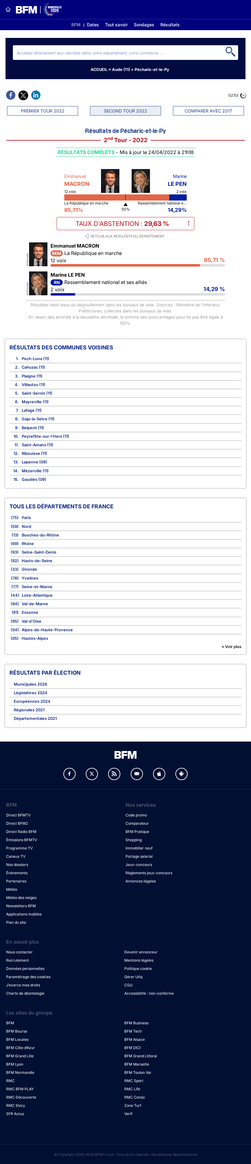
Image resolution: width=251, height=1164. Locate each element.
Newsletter (137, 774)
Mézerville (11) (35, 471)
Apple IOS (159, 774)
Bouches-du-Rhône (40, 535)
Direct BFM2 (17, 823)
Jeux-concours (139, 864)
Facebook (69, 774)
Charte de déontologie (25, 993)
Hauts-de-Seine (37, 560)
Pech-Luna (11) (35, 358)
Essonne (30, 612)
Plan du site (16, 922)
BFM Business (136, 1023)
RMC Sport (133, 1080)
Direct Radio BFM (21, 831)
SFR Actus (15, 1113)
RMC (10, 1080)
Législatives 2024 (30, 693)
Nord (26, 526)
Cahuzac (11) (33, 367)
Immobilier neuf (139, 848)
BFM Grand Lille (20, 1056)
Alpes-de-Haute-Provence (47, 630)
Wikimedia (27, 258)
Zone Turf (132, 1105)
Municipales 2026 (30, 684)
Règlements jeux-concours (149, 873)
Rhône (28, 543)
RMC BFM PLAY (20, 1089)
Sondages (144, 24)
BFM (76, 24)
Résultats (170, 24)
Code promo (136, 815)
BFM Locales (17, 1039)
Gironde (29, 569)
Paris (26, 517)
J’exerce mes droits (23, 985)
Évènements (17, 873)
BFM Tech (133, 1031)
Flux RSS (114, 774)
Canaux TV (15, 856)
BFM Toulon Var (138, 1072)
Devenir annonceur (141, 952)
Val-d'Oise (31, 621)
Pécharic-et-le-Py (152, 69)
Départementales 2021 (35, 718)
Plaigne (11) (32, 376)
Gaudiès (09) (34, 479)
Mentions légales (138, 960)
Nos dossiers (17, 864)
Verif (128, 1113)
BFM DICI (132, 1047)
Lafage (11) (32, 410)
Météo (11, 889)
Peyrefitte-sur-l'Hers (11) (45, 436)
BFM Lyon (14, 1064)
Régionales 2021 (29, 710)
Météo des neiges (21, 897)
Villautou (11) (33, 384)
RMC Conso (134, 1097)
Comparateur (137, 823)
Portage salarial (139, 856)
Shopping (134, 840)
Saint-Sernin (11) (37, 393)
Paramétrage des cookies (28, 976)
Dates (93, 24)
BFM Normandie (20, 1072)
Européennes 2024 (32, 701)
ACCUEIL (99, 69)
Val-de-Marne (35, 604)
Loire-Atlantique (37, 595)
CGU (128, 985)
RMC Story (15, 1105)
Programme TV (19, 848)
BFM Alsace (134, 1039)
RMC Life (132, 1089)
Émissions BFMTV (21, 840)
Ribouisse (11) (34, 453)
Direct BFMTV (18, 815)
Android (181, 774)
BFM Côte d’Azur (20, 1047)
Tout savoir (116, 24)
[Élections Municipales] (36, 9)
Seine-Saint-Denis (39, 552)
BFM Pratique (137, 831)
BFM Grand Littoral (140, 1056)
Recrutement (17, 960)
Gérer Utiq (133, 976)
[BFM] (8, 9)
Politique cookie (138, 968)
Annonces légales (141, 881)
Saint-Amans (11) (37, 445)
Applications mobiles (24, 914)
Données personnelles (25, 968)
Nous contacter (19, 952)
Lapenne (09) (34, 462)
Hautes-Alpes (35, 638)
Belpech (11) (33, 427)
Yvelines (30, 578)
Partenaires (16, 881)
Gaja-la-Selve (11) (38, 419)
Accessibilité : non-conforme (149, 993)
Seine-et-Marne (37, 586)
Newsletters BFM (21, 906)
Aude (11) (121, 69)
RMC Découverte (21, 1097)
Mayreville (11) (35, 402)
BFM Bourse (16, 1031)
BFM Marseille (136, 1064)
